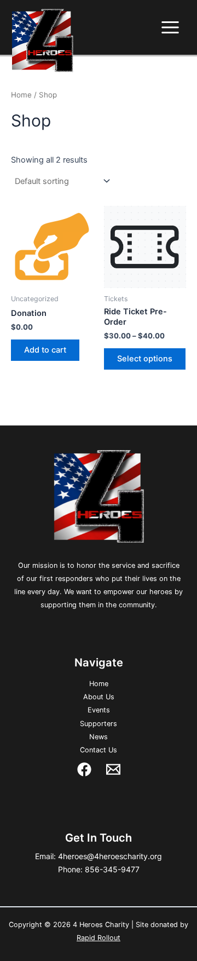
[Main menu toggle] (170, 27)
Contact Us (98, 750)
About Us (98, 697)
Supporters (98, 724)
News (98, 737)
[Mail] (113, 769)
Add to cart (45, 350)
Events (99, 710)
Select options (144, 359)
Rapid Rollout (98, 938)
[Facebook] (84, 769)
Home (21, 94)
